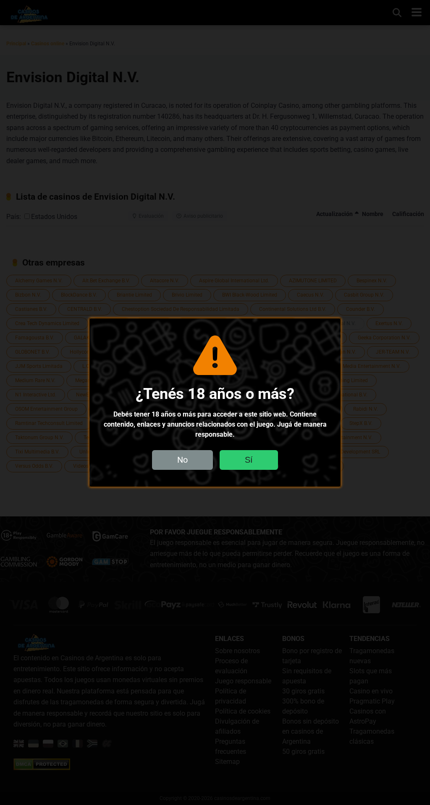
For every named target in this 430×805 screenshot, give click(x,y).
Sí (249, 459)
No (182, 460)
